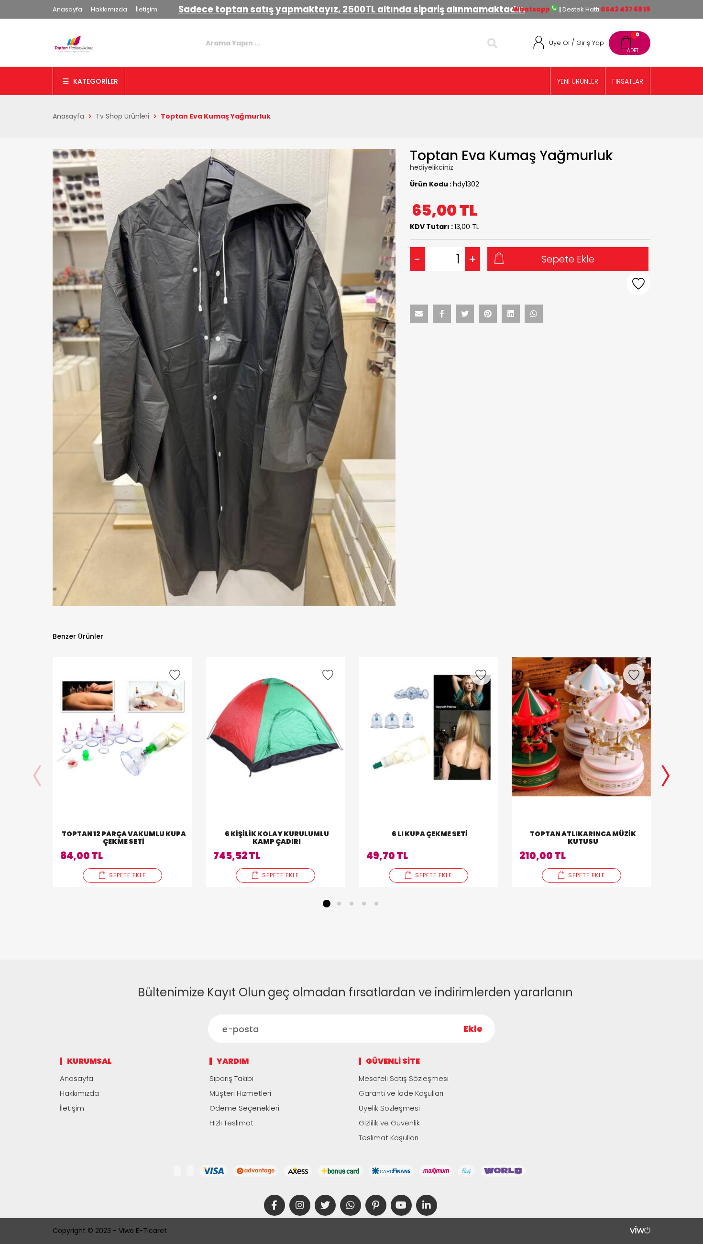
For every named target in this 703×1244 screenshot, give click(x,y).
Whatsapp (531, 9)
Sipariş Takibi (231, 1078)
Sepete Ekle (567, 259)
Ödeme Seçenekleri (244, 1108)
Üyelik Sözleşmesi (389, 1108)
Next (665, 777)
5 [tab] (376, 904)
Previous (37, 777)
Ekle (473, 1029)
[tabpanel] (122, 772)
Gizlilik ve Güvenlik (389, 1123)
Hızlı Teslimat (231, 1123)
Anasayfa (67, 9)
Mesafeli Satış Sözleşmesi (404, 1078)
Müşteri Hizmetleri (240, 1093)
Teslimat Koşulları (388, 1138)
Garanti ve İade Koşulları (401, 1093)
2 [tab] (339, 904)
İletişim (146, 9)
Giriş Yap (590, 42)
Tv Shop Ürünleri (122, 116)
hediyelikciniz (431, 167)
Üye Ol (559, 42)
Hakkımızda (109, 9)
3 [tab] (351, 904)
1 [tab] (327, 903)
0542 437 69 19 (625, 9)
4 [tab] (364, 904)
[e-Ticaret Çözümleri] (640, 1229)
